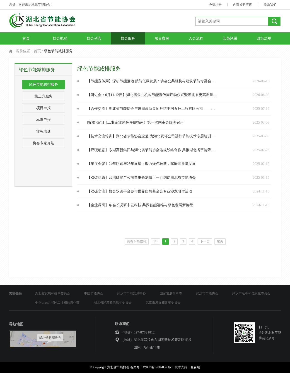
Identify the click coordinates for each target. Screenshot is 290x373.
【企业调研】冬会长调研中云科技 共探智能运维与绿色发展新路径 (140, 205)
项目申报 (43, 108)
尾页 (220, 241)
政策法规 (264, 38)
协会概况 (60, 38)
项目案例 (162, 38)
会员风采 (230, 38)
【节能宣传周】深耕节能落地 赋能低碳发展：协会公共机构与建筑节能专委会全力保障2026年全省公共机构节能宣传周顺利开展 (152, 81)
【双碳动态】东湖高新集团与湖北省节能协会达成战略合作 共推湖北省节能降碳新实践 (152, 150)
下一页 (205, 241)
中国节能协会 (93, 293)
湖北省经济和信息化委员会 (113, 302)
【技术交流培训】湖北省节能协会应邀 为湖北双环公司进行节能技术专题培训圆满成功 (152, 136)
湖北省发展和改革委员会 (52, 293)
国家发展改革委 (171, 293)
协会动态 (94, 38)
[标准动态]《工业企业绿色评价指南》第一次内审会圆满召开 (135, 122)
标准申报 (43, 120)
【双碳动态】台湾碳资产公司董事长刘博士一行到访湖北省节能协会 (141, 177)
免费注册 (215, 4)
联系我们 (270, 4)
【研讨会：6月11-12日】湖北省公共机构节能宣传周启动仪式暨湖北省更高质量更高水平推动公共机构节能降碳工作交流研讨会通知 (152, 95)
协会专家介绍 (43, 143)
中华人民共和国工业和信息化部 (57, 302)
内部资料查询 (242, 4)
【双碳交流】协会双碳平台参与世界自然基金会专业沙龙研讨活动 (139, 191)
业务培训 (43, 131)
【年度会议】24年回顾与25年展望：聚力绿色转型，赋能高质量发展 (141, 164)
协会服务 (128, 38)
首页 (26, 38)
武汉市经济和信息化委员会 (251, 293)
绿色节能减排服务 (43, 84)
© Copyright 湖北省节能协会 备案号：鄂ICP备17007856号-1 (131, 367)
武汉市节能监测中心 (131, 293)
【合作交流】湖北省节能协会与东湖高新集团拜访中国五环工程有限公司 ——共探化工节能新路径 (152, 108)
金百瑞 (195, 367)
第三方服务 (43, 96)
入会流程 (196, 38)
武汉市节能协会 (207, 293)
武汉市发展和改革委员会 (163, 302)
